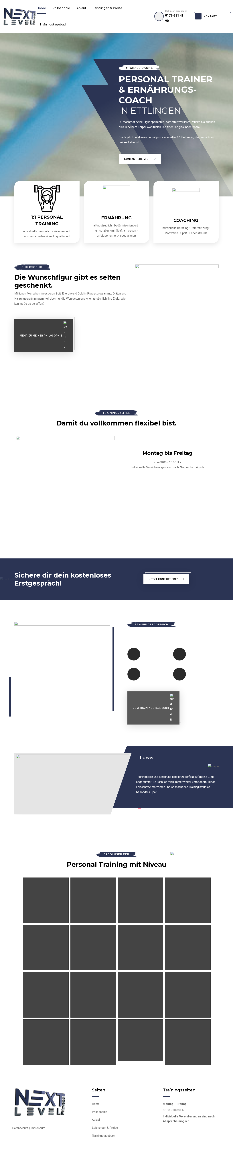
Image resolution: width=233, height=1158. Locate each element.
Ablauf (81, 8)
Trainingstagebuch (53, 24)
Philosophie (61, 8)
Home (41, 8)
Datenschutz (20, 1128)
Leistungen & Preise (107, 8)
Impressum (38, 1128)
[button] (135, 808)
